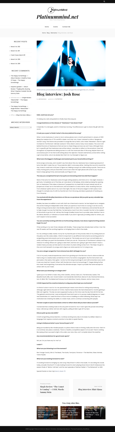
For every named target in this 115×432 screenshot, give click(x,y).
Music (53, 90)
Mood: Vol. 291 (15, 51)
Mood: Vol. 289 (15, 64)
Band (94, 408)
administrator (42, 99)
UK (65, 408)
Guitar (46, 408)
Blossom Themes (71, 429)
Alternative (41, 90)
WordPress (86, 429)
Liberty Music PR (60, 371)
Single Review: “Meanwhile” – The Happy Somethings (21, 100)
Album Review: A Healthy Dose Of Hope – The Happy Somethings (21, 80)
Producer (59, 90)
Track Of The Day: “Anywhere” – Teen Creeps (92, 415)
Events (55, 27)
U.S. (87, 90)
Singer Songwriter (70, 90)
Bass (98, 408)
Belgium (102, 408)
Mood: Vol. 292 (15, 47)
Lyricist (48, 90)
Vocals (91, 90)
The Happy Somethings (18, 76)
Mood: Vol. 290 (15, 59)
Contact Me (66, 27)
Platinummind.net (57, 16)
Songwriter (81, 90)
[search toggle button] (104, 1)
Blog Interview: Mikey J (23, 115)
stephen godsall (16, 87)
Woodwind (74, 408)
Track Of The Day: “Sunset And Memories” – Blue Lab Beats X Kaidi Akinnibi (71, 414)
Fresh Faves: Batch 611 (18, 55)
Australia (41, 408)
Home (47, 27)
